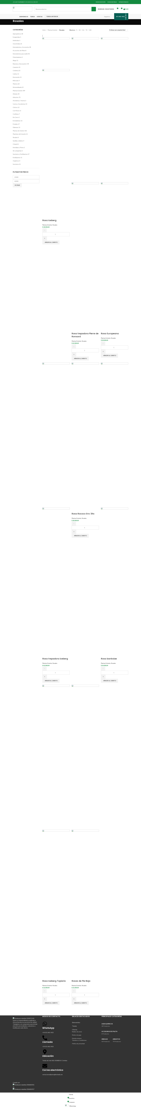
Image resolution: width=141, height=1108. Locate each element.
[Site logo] (22, 9)
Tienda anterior (52, 16)
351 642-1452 (120, 16)
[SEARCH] (93, 9)
